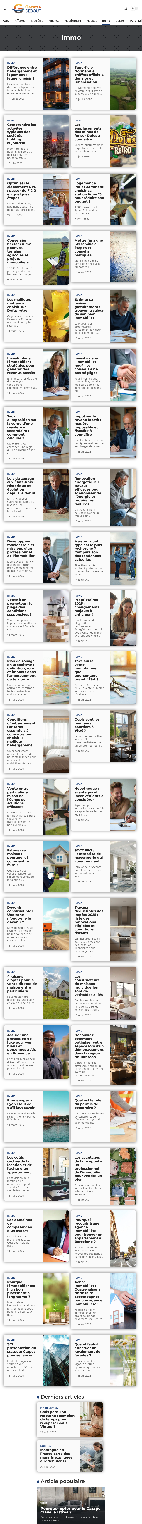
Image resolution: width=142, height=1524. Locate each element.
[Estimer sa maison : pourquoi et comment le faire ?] (56, 866)
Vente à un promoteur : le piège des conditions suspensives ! (20, 607)
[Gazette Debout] (26, 8)
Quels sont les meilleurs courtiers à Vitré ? (87, 725)
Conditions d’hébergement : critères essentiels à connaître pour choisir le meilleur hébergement (21, 732)
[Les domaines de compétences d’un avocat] (56, 1236)
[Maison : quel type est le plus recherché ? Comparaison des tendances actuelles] (123, 558)
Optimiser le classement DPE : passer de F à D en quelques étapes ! (21, 190)
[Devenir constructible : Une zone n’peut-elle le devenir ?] (56, 924)
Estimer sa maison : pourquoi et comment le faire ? (18, 857)
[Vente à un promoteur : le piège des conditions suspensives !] (56, 616)
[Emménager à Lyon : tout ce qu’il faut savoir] (56, 1116)
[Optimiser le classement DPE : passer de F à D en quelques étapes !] (56, 199)
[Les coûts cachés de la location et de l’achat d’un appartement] (56, 1174)
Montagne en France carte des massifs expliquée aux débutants (56, 1455)
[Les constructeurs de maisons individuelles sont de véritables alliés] (123, 993)
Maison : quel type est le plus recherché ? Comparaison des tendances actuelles (88, 550)
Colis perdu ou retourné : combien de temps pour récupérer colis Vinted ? (57, 1419)
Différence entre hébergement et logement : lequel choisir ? (22, 72)
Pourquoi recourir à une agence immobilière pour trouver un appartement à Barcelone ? (88, 1231)
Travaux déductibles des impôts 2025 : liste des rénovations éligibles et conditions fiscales (89, 920)
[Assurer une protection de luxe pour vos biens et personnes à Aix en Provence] (56, 1052)
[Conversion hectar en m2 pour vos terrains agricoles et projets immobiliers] (56, 258)
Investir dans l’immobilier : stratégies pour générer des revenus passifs (21, 365)
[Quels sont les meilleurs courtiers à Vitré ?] (123, 736)
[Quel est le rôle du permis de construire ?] (123, 1116)
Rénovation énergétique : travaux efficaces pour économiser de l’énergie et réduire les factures (88, 491)
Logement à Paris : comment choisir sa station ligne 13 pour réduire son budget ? (89, 192)
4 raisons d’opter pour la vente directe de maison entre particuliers (22, 984)
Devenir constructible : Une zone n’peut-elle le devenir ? (20, 915)
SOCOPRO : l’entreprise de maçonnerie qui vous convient (89, 855)
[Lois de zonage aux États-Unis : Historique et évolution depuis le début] (56, 495)
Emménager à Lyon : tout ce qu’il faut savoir (21, 1104)
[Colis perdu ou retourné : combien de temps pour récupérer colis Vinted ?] (91, 1419)
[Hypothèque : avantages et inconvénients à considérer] (123, 805)
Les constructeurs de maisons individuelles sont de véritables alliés (89, 986)
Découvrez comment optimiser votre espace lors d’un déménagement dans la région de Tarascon (89, 1046)
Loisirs (45, 1445)
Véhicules (47, 1503)
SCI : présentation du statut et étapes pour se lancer (21, 1349)
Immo (11, 63)
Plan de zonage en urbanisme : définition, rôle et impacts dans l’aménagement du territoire (21, 670)
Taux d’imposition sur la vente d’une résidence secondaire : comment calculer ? (21, 427)
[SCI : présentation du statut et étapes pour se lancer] (56, 1360)
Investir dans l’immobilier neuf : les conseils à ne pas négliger (86, 365)
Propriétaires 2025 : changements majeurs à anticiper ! (87, 607)
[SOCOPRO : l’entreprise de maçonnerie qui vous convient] (123, 866)
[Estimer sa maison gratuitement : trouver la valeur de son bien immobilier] (123, 316)
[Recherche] (125, 8)
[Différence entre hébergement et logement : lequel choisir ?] (56, 84)
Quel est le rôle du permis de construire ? (88, 1104)
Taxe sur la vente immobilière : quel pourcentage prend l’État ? (87, 670)
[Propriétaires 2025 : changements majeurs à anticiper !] (123, 618)
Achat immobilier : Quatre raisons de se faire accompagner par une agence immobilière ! (88, 1293)
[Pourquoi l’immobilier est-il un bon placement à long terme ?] (56, 1299)
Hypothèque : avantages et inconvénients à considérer (89, 794)
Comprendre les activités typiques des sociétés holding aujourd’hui (21, 134)
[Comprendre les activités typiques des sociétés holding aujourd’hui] (56, 141)
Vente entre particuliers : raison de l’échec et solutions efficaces (18, 798)
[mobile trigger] (7, 8)
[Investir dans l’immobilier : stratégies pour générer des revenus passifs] (56, 374)
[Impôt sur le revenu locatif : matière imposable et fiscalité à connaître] (123, 432)
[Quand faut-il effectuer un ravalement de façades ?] (123, 1360)
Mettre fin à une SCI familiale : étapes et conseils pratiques (89, 247)
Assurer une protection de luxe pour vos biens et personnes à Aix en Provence (21, 1044)
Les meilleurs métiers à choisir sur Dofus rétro (19, 305)
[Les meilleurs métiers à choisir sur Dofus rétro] (56, 316)
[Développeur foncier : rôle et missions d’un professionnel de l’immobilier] (56, 557)
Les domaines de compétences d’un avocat (19, 1225)
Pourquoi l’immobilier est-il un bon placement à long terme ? (22, 1289)
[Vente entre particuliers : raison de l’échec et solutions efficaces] (56, 807)
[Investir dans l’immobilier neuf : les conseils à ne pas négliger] (123, 375)
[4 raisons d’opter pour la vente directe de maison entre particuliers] (56, 993)
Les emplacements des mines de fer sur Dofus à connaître (88, 132)
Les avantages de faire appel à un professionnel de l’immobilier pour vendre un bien (88, 1169)
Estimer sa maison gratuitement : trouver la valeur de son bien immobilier (89, 309)
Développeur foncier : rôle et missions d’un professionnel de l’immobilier (21, 548)
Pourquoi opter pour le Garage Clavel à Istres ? (70, 1510)
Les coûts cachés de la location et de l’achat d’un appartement (19, 1165)
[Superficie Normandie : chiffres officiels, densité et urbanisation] (123, 84)
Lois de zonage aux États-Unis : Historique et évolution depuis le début (21, 486)
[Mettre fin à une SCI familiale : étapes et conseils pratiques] (123, 256)
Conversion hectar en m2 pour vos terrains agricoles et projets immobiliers (19, 251)
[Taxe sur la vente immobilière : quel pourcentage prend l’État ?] (123, 678)
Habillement (50, 1407)
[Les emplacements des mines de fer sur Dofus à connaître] (123, 141)
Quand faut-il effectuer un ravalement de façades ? (87, 1349)
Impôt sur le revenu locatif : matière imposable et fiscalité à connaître (88, 425)
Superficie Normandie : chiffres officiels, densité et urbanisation (89, 74)
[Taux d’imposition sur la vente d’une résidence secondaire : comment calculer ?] (56, 435)
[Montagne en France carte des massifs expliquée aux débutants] (91, 1456)
